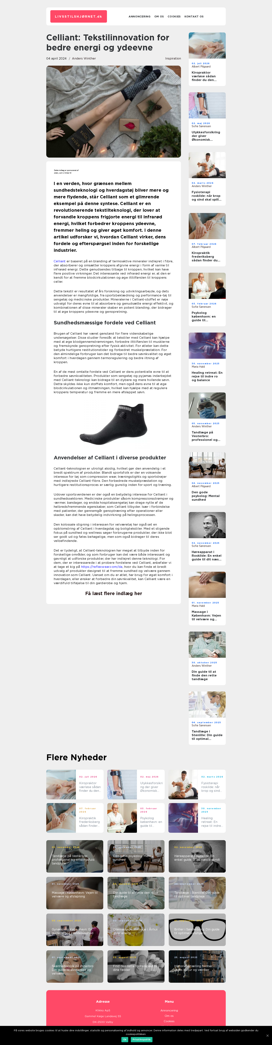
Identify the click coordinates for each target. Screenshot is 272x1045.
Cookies (174, 16)
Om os (159, 16)
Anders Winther (84, 58)
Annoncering (140, 16)
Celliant (60, 261)
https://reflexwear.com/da (101, 567)
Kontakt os (194, 16)
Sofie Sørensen (201, 126)
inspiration (173, 58)
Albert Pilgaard (201, 66)
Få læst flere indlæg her (113, 593)
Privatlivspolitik (142, 1039)
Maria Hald (198, 366)
